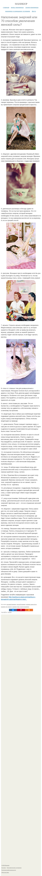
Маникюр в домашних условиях (17, 11)
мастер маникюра (24, 606)
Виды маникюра (17, 7)
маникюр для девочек (6, 606)
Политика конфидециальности (8, 870)
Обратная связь (5, 872)
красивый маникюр (11, 604)
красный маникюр (21, 604)
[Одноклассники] (29, 610)
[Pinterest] (21, 610)
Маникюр (21, 3)
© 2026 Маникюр (5, 865)
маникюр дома (16, 606)
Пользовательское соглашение (14, 867)
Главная (6, 7)
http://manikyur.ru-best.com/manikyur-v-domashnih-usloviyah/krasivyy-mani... (18, 598)
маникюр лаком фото (31, 604)
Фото (34, 11)
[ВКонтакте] (13, 610)
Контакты (3, 867)
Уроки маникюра (31, 7)
